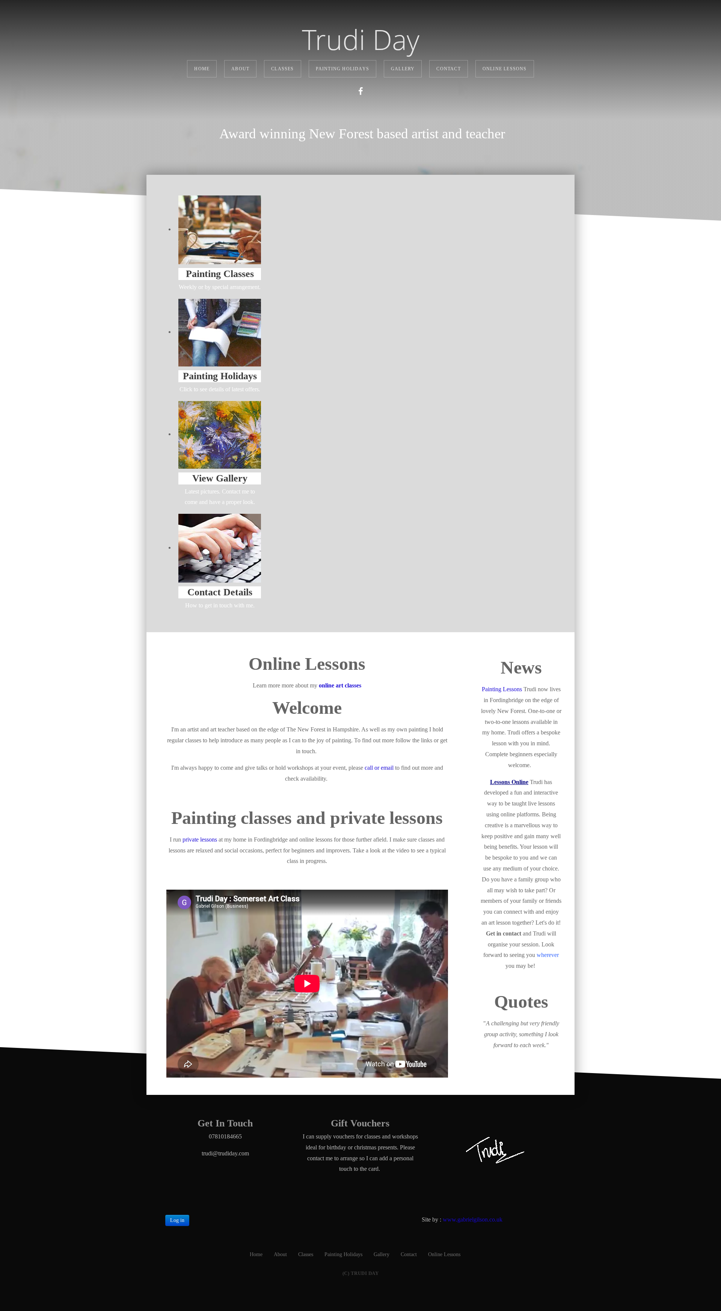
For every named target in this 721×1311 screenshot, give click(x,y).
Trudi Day (360, 39)
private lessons (200, 839)
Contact (448, 68)
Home (202, 68)
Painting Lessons (502, 689)
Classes (282, 68)
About (240, 68)
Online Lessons (505, 68)
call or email (379, 767)
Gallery (403, 68)
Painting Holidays (342, 68)
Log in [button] (177, 1220)
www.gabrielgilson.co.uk (472, 1219)
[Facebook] (360, 92)
